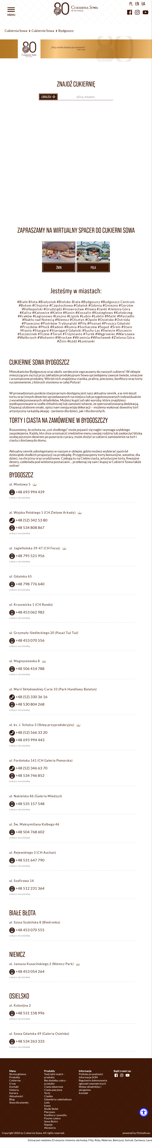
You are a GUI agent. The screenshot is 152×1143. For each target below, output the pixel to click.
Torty (47, 1093)
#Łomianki (86, 341)
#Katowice (40, 313)
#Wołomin (45, 337)
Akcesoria (50, 1127)
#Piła (82, 323)
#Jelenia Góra (119, 309)
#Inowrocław (73, 309)
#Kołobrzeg (123, 313)
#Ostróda (122, 320)
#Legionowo (42, 316)
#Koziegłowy (102, 313)
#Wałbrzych (27, 337)
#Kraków (25, 316)
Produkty (14, 1077)
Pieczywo (49, 1111)
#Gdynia (95, 305)
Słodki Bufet (51, 1108)
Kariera (13, 1093)
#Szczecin (124, 330)
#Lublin (98, 316)
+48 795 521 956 (30, 555)
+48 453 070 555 (30, 930)
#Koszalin (83, 313)
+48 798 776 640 (30, 584)
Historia (14, 1089)
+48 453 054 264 (30, 971)
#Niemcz (62, 320)
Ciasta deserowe (53, 1086)
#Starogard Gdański (65, 330)
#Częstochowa (61, 305)
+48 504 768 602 (30, 832)
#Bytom (25, 305)
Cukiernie (15, 1080)
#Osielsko (106, 320)
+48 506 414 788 (30, 668)
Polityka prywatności (91, 1074)
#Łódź (72, 341)
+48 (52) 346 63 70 (31, 768)
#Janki (102, 309)
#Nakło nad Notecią (38, 320)
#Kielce (56, 313)
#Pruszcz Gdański (116, 323)
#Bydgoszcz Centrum (118, 302)
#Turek (89, 334)
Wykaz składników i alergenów (90, 1088)
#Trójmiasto (72, 334)
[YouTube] (145, 12)
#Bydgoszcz (90, 302)
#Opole (91, 320)
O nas (12, 1083)
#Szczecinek (27, 334)
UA (143, 3)
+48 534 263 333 (30, 1041)
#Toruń (56, 334)
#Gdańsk (81, 305)
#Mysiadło (125, 316)
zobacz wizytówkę (19, 497)
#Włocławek (101, 337)
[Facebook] (129, 12)
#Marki (110, 316)
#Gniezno (110, 305)
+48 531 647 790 (30, 860)
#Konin (69, 313)
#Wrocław (63, 337)
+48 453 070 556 (30, 640)
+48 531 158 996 (30, 1013)
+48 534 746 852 (30, 775)
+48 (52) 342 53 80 (31, 520)
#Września (81, 337)
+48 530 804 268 (30, 704)
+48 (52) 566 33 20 (31, 732)
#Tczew (44, 334)
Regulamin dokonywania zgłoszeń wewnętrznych (93, 1082)
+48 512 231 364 (30, 888)
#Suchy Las (91, 330)
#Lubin (85, 316)
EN (137, 3)
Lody (47, 1102)
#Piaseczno (31, 323)
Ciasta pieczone (53, 1089)
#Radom (57, 327)
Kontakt (14, 1086)
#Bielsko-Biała (68, 302)
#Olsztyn (77, 320)
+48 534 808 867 (30, 527)
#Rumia (70, 327)
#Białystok (47, 302)
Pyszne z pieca (52, 1118)
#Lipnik (73, 316)
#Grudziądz (53, 309)
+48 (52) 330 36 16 (31, 696)
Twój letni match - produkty (54, 1075)
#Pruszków (29, 327)
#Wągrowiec (105, 334)
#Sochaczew (87, 327)
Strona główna (17, 1074)
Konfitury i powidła (55, 1115)
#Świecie (108, 330)
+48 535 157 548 (30, 803)
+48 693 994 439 (30, 492)
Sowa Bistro (51, 1121)
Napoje (48, 1124)
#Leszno (59, 316)
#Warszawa (125, 334)
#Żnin (62, 341)
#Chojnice (40, 305)
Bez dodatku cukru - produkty (55, 1082)
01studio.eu (143, 1132)
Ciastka (48, 1096)
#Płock (43, 327)
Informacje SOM (88, 1077)
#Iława (90, 309)
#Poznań (94, 323)
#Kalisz (26, 313)
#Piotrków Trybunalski (59, 323)
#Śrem (115, 327)
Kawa (47, 1105)
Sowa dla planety (19, 1102)
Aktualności (16, 1096)
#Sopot (104, 327)
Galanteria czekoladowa (58, 1099)
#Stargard (41, 330)
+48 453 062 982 (30, 612)
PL (131, 3)
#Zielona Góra (123, 337)
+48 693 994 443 (30, 740)
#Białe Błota (27, 302)
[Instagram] (137, 12)
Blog (11, 1099)
